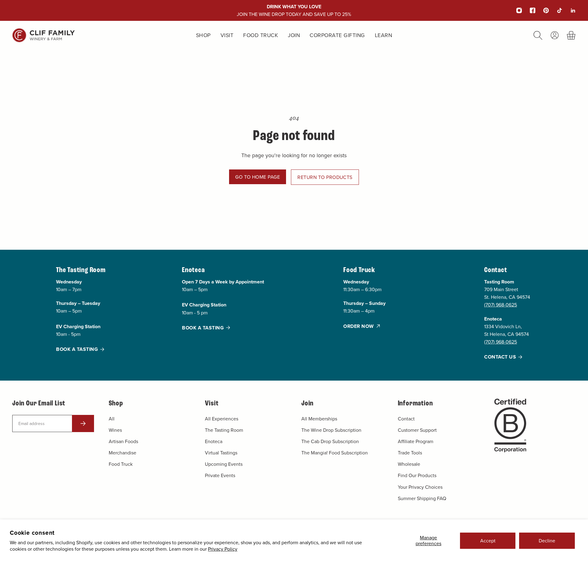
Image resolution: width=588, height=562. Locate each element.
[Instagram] (515, 10)
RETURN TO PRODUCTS (324, 177)
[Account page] (554, 35)
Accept (488, 540)
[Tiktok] (555, 10)
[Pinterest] (542, 10)
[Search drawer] (538, 35)
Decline (547, 540)
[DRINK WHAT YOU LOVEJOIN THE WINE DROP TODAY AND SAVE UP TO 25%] (294, 10)
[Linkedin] (569, 10)
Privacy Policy (222, 548)
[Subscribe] (83, 423)
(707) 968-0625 (500, 305)
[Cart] (571, 35)
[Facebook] (528, 10)
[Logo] (43, 35)
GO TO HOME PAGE (257, 176)
